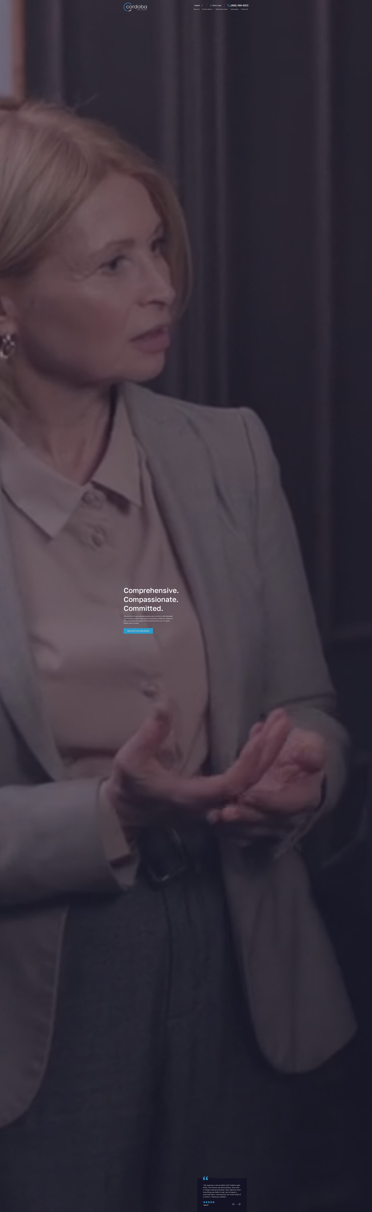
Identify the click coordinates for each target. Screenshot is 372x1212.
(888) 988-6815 (239, 5)
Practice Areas (207, 9)
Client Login (216, 5)
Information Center (222, 9)
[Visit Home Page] (135, 7)
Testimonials (234, 9)
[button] (234, 1204)
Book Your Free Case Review (138, 631)
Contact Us (244, 9)
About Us (197, 9)
